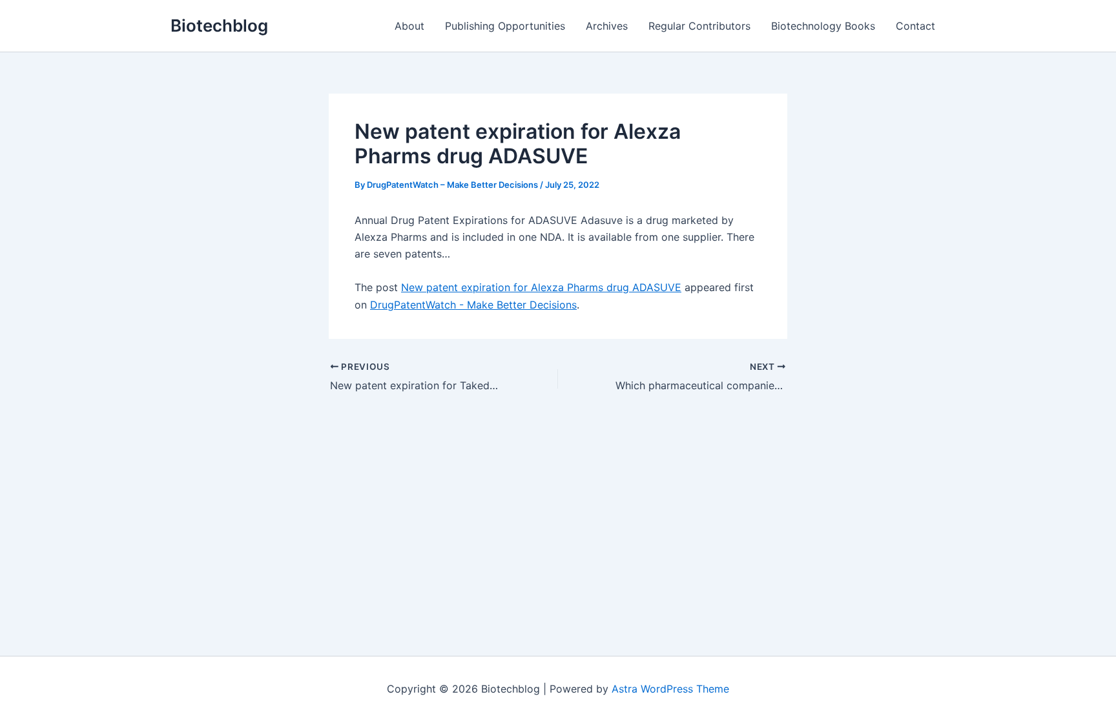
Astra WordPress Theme (670, 688)
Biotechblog (219, 25)
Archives (607, 25)
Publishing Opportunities (505, 25)
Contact (915, 25)
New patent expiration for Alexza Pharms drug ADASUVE (541, 287)
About (409, 25)
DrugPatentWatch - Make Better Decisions (473, 304)
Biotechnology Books (823, 25)
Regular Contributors (699, 25)
